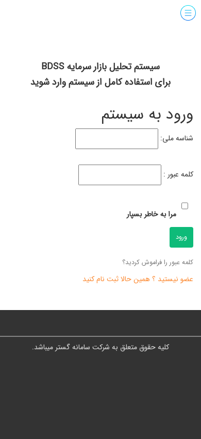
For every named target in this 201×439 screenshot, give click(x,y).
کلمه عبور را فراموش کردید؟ (157, 262)
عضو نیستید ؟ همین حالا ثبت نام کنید (137, 278)
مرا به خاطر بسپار (151, 214)
